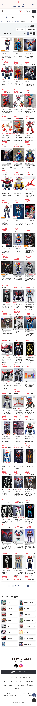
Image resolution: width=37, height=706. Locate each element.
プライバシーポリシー (27, 693)
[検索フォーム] (30, 11)
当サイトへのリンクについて (27, 695)
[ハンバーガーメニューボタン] (34, 11)
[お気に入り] (24, 11)
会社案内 (9, 693)
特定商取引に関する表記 (10, 695)
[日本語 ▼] (20, 11)
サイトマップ (18, 698)
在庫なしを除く (8, 33)
